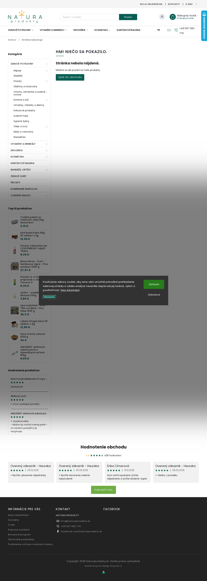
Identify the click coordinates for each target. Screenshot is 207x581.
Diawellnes (20, 137)
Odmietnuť (154, 294)
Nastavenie (49, 297)
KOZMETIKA (17, 156)
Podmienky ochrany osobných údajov (30, 544)
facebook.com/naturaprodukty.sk (81, 531)
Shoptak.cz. (116, 566)
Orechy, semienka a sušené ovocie (29, 93)
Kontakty (174, 4)
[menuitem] (22, 30)
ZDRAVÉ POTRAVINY (22, 63)
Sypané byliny (21, 121)
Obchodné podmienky (21, 539)
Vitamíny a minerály (23, 143)
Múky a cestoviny (23, 131)
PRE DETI (15, 182)
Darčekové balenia (22, 163)
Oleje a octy (20, 126)
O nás (189, 4)
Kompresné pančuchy (24, 189)
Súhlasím (154, 284)
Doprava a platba (19, 529)
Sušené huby (21, 115)
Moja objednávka (151, 4)
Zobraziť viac (103, 490)
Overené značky (21, 195)
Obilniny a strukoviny (25, 86)
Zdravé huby (18, 176)
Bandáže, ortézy (21, 169)
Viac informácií (70, 290)
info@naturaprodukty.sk (75, 521)
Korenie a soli (21, 99)
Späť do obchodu (70, 77)
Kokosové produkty (24, 110)
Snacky (18, 81)
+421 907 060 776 (71, 526)
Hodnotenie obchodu (104, 447)
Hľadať (128, 17)
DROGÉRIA (17, 150)
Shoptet (96, 566)
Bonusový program (19, 534)
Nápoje (18, 70)
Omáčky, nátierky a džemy (29, 105)
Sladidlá (18, 75)
